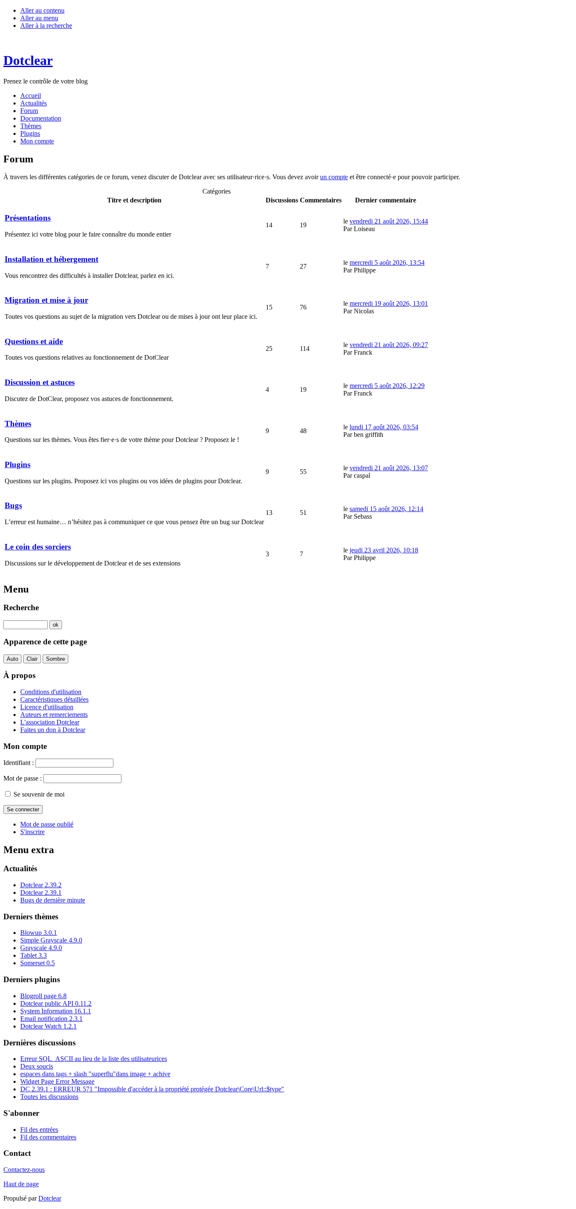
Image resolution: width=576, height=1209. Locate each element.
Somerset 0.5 (37, 963)
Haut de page (21, 1183)
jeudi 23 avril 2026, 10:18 (384, 550)
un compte (334, 176)
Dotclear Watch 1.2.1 (48, 1026)
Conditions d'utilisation (50, 691)
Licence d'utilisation (46, 707)
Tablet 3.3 (33, 955)
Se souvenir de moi (39, 794)
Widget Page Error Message (57, 1081)
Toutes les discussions (49, 1096)
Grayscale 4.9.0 (41, 947)
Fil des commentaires (48, 1137)
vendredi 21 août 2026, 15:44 (389, 221)
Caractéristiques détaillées (54, 699)
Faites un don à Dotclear (52, 729)
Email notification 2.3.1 (51, 1018)
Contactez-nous (24, 1169)
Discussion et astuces (40, 382)
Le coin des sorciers (38, 546)
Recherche (21, 607)
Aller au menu (39, 18)
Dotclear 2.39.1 (41, 892)
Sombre (55, 659)
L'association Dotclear (49, 722)
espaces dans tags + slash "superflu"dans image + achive (95, 1073)
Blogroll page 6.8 (43, 995)
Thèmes (18, 423)
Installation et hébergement (51, 259)
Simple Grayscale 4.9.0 (51, 940)
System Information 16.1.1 (55, 1011)
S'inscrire (32, 831)
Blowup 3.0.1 (38, 932)
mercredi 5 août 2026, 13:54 (387, 262)
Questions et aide (34, 341)
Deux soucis (36, 1066)
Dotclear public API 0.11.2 (56, 1003)
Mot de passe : (22, 778)
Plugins (17, 464)
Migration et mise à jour (46, 300)
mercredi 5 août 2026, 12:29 (387, 385)
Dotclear (49, 1198)
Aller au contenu (42, 10)
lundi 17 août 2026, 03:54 (384, 427)
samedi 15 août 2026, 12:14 (386, 508)
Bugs (13, 505)
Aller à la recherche (46, 25)
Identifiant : (18, 762)
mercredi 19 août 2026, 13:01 (389, 303)
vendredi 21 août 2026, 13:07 (389, 467)
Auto (12, 659)
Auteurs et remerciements (54, 714)
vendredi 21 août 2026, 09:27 (389, 344)
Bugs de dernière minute (52, 900)
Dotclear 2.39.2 (41, 885)
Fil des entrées (39, 1129)
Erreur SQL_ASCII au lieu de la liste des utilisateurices (93, 1058)
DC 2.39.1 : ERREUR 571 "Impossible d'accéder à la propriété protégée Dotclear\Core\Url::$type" (152, 1089)
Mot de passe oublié (46, 824)
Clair (32, 659)
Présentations (28, 217)
